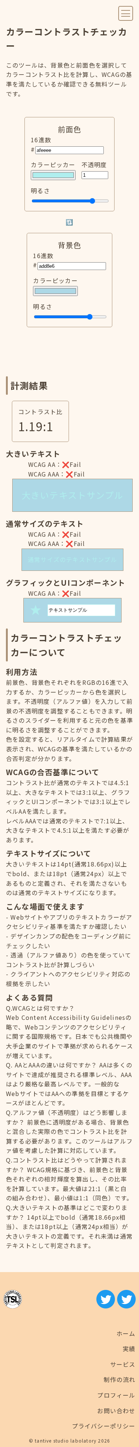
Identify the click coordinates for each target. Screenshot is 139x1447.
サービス (123, 1364)
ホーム (126, 1333)
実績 (129, 1348)
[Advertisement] (69, 351)
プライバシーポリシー (104, 1425)
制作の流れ (120, 1379)
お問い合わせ (116, 1410)
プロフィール (116, 1395)
